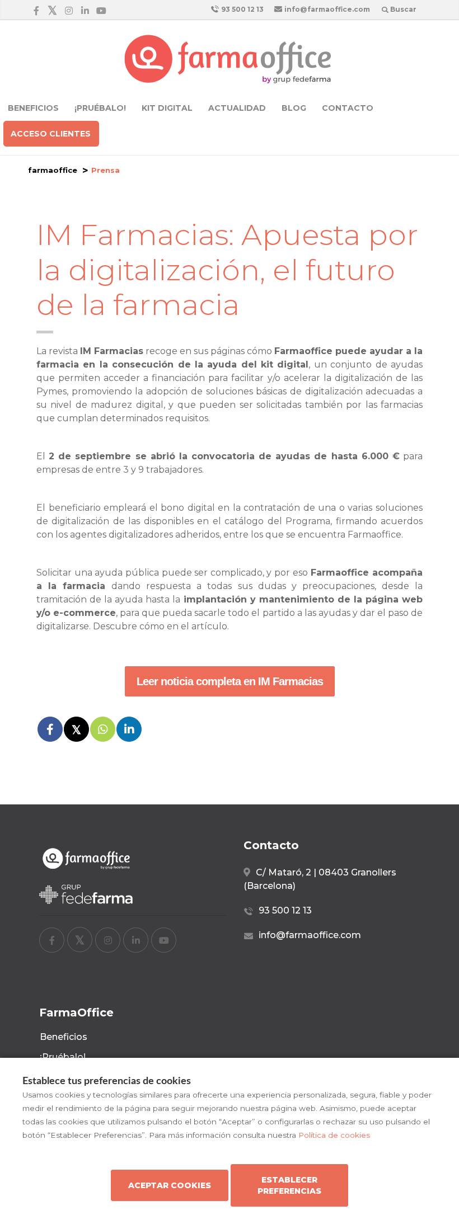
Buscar (402, 9)
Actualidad (237, 108)
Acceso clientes (51, 134)
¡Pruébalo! (100, 108)
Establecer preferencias (289, 1185)
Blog (294, 108)
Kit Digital (167, 108)
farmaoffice (52, 170)
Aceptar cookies (169, 1185)
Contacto (347, 108)
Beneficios (33, 108)
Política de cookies (334, 1135)
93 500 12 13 (241, 9)
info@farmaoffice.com (326, 9)
